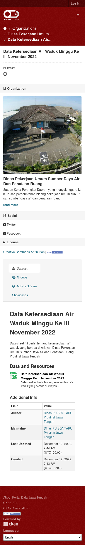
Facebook (13, 233)
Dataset (21, 268)
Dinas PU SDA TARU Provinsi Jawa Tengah (58, 417)
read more (10, 205)
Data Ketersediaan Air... (29, 39)
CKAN (10, 524)
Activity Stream (26, 286)
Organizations (24, 28)
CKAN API (10, 503)
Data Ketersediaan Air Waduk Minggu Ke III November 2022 (42, 376)
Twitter (11, 224)
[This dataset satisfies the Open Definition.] (54, 252)
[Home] (5, 28)
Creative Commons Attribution (24, 252)
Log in (75, 3)
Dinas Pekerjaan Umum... (30, 33)
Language (10, 530)
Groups (21, 277)
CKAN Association (15, 508)
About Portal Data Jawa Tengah (25, 497)
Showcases (20, 295)
